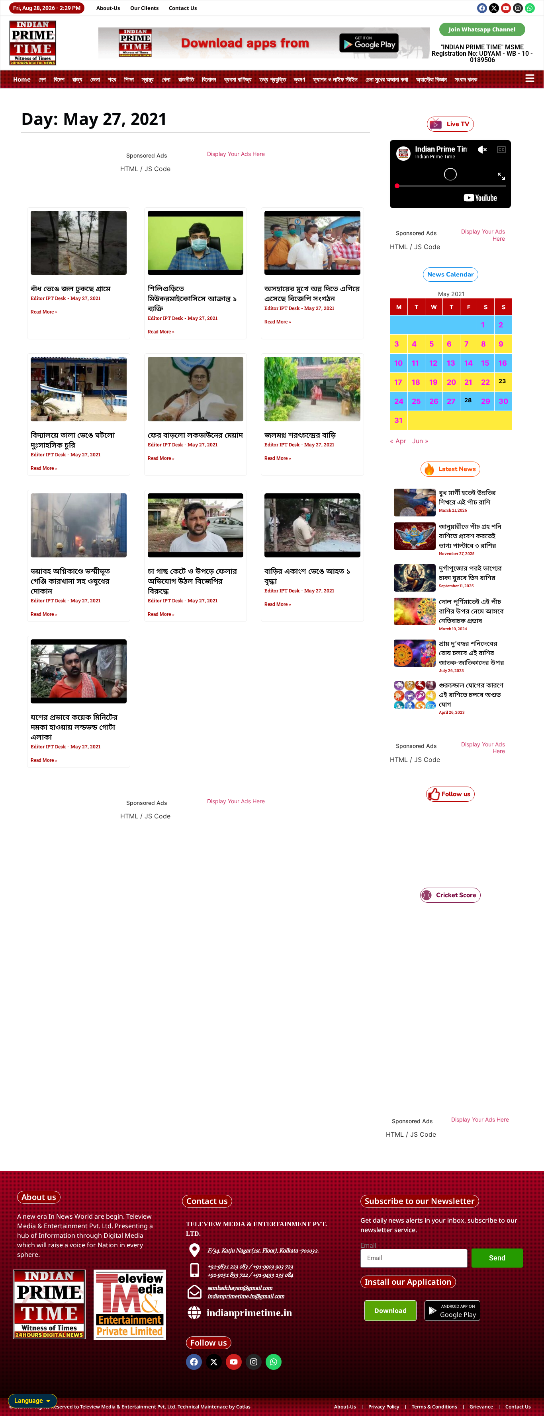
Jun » (420, 441)
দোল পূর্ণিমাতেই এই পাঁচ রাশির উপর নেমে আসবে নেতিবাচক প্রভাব (471, 612)
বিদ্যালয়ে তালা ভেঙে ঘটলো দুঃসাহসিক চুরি (73, 440)
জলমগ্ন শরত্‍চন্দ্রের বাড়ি (300, 435)
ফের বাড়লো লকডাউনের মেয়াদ (195, 435)
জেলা (95, 79)
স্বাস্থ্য (148, 79)
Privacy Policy (383, 1406)
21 (468, 382)
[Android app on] (433, 1311)
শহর (112, 79)
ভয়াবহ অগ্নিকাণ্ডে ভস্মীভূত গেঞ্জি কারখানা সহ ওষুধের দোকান (70, 581)
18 (416, 382)
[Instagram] (518, 8)
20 (451, 382)
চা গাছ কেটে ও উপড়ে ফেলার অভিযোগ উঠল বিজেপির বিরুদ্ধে (192, 581)
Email (368, 1246)
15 (485, 363)
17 (398, 382)
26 (433, 401)
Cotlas (243, 1406)
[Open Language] (48, 1401)
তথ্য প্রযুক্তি (273, 79)
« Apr (398, 441)
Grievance (481, 1406)
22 (485, 382)
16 (503, 363)
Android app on (458, 1306)
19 (433, 382)
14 (468, 363)
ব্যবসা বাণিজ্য (238, 79)
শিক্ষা (129, 79)
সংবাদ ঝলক (466, 79)
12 (433, 363)
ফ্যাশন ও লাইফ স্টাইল (335, 79)
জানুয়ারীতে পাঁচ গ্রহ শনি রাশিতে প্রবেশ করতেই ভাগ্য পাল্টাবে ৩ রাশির (470, 537)
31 (398, 420)
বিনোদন (209, 79)
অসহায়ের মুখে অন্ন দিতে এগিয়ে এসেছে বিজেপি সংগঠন (312, 294)
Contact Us (183, 8)
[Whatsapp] (530, 8)
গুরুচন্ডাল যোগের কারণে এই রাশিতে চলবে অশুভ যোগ (471, 695)
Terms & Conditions (434, 1406)
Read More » (44, 312)
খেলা (166, 79)
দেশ (42, 79)
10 (398, 363)
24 (398, 401)
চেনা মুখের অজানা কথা (387, 79)
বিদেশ (59, 79)
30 (503, 401)
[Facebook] (482, 8)
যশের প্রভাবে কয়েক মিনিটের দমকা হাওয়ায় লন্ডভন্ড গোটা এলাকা (74, 727)
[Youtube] (506, 8)
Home (22, 79)
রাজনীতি (186, 79)
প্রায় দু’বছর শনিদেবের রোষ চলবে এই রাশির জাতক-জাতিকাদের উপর (471, 654)
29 (485, 401)
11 (415, 363)
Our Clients (144, 8)
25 (416, 401)
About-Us (108, 8)
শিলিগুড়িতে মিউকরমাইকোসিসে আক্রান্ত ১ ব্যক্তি (192, 299)
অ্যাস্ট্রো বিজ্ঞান (431, 79)
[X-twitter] (494, 8)
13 (451, 363)
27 (451, 401)
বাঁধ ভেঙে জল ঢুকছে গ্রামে (70, 289)
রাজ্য (77, 79)
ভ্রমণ (299, 79)
